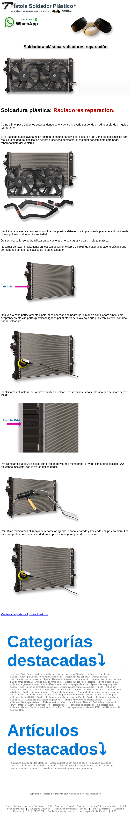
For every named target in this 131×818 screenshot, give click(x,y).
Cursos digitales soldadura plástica (42, 699)
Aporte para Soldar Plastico (93, 811)
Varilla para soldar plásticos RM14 (83, 707)
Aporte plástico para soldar (102, 806)
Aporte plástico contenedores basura (93, 679)
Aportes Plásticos (34, 806)
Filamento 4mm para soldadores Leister (82, 699)
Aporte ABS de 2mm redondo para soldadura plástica (37, 674)
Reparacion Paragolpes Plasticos (70, 808)
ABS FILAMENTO (101, 808)
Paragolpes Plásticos (39, 808)
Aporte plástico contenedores (58, 679)
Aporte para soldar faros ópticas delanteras (41, 676)
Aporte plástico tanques (63, 692)
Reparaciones (60, 705)
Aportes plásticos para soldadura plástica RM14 (60, 697)
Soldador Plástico (75, 806)
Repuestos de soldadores (81, 705)
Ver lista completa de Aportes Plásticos (24, 614)
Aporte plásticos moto (89, 692)
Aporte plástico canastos (29, 679)
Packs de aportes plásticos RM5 (34, 705)
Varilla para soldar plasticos (62, 811)
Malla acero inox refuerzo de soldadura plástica (66, 702)
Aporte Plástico (13, 806)
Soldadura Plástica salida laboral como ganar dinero (67, 768)
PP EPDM (39, 811)
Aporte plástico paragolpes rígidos (77, 687)
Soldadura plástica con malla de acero (68, 763)
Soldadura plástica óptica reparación (39, 765)
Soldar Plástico (54, 806)
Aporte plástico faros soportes (80, 682)
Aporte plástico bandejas (77, 676)
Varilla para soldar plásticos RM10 (47, 707)
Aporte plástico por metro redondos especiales (80, 689)
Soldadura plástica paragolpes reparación (80, 765)
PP (27, 811)
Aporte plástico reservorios (36, 692)
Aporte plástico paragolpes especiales (39, 687)
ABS (114, 811)
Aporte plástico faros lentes (49, 682)
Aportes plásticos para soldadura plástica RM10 (68, 694)
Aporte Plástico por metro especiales (36, 689)
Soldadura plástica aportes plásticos (29, 763)
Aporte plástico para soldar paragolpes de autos (64, 684)
